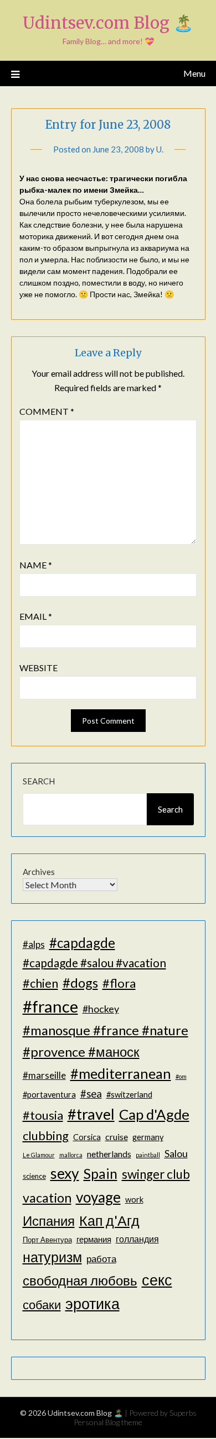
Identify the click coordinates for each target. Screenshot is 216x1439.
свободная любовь (80, 1280)
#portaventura (49, 1094)
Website (38, 667)
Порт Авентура (47, 1239)
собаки (42, 1304)
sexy (64, 1173)
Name (35, 565)
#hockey (101, 1009)
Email (35, 616)
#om (181, 1076)
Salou (176, 1153)
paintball (148, 1154)
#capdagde (82, 943)
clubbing (46, 1135)
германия (93, 1239)
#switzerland (129, 1094)
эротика (92, 1304)
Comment (46, 411)
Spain (100, 1174)
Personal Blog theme (108, 1422)
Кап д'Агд (109, 1220)
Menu (194, 73)
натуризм (52, 1256)
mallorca (71, 1154)
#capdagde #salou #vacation (94, 962)
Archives (39, 872)
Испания (49, 1221)
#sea (91, 1094)
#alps (34, 944)
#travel (91, 1114)
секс (157, 1280)
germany (147, 1137)
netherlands (109, 1153)
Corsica (87, 1137)
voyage (98, 1197)
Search (39, 781)
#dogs (80, 982)
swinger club (156, 1174)
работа (101, 1258)
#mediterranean (120, 1073)
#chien (40, 983)
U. (159, 149)
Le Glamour (39, 1154)
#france (50, 1006)
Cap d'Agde (154, 1114)
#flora (119, 983)
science (34, 1176)
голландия (137, 1239)
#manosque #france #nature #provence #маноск (105, 1041)
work (134, 1199)
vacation (47, 1197)
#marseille (44, 1075)
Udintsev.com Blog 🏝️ (108, 23)
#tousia (43, 1115)
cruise (116, 1136)
